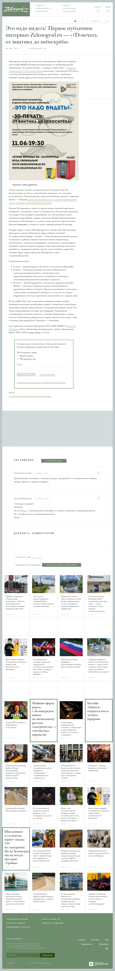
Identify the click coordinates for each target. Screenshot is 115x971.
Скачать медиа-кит (51, 919)
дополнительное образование (22, 396)
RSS (107, 948)
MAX (106, 940)
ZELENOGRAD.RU (37, 48)
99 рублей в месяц (28, 352)
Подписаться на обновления (29, 565)
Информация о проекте (18, 927)
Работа (66, 5)
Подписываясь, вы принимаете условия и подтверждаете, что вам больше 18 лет (41, 382)
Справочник (69, 8)
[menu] (57, 8)
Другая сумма (26, 355)
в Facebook (14, 329)
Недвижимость (43, 8)
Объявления (41, 11)
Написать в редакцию (53, 923)
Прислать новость (16, 923)
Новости (40, 5)
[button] (26, 374)
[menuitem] (44, 5)
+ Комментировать (53, 461)
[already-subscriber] (47, 374)
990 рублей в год (27, 359)
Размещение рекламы (17, 919)
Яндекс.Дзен (103, 944)
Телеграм (81, 940)
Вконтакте (71, 326)
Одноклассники (87, 944)
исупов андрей (44, 396)
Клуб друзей (69, 11)
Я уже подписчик (47, 374)
